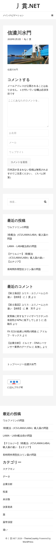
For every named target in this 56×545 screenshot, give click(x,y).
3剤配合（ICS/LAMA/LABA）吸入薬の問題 (25, 428)
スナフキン (9, 468)
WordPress (28, 541)
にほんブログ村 (15, 387)
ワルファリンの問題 (18, 227)
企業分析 (7, 484)
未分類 (6, 499)
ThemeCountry (31, 538)
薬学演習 (7, 522)
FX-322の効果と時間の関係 (21, 331)
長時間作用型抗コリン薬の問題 (24, 269)
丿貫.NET (28, 6)
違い (5, 529)
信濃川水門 (12, 69)
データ (6, 476)
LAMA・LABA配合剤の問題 (22, 246)
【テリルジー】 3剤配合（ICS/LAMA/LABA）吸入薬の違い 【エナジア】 (25, 257)
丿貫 (29, 39)
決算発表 (7, 506)
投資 (5, 491)
